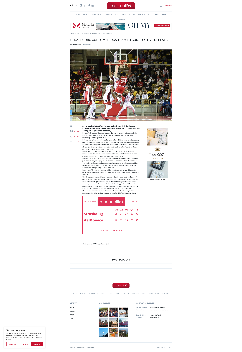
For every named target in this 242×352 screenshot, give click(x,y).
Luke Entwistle (76, 44)
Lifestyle (108, 14)
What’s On (141, 14)
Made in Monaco (90, 347)
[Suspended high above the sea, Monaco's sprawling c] (123, 332)
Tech (117, 14)
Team (72, 318)
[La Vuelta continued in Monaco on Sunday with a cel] (103, 312)
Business (86, 14)
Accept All (37, 344)
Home (72, 307)
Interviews (121, 19)
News (78, 14)
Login (72, 314)
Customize (12, 344)
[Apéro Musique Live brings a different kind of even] (123, 322)
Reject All (25, 344)
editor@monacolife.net (157, 307)
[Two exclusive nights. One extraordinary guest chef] (123, 312)
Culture (132, 14)
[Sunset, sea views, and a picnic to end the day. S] (113, 322)
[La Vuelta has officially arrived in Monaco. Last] (103, 322)
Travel (124, 14)
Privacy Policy (161, 347)
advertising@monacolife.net (159, 310)
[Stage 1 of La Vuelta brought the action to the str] (113, 312)
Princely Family (160, 14)
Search (72, 311)
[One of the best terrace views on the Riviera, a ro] (113, 332)
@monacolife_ (105, 303)
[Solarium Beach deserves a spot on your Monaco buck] (103, 332)
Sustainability (97, 14)
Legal (170, 347)
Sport (150, 14)
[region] (24, 337)
